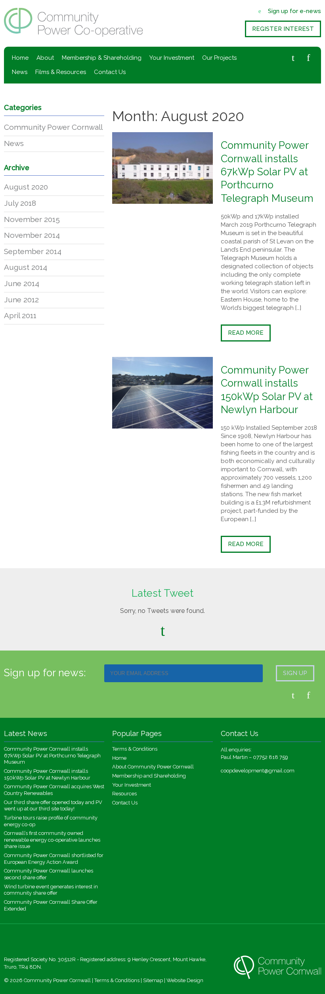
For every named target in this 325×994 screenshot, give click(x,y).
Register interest (283, 28)
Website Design (184, 980)
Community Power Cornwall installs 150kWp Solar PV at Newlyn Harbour (47, 774)
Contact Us (110, 72)
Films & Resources (60, 72)
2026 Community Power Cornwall (50, 980)
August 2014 (25, 267)
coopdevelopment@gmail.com (257, 771)
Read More (246, 332)
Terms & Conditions (134, 749)
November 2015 (32, 219)
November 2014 (32, 235)
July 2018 (20, 203)
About (45, 58)
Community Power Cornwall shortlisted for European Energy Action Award (53, 858)
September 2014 (32, 251)
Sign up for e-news (294, 11)
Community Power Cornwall (53, 127)
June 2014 (21, 283)
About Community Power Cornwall (153, 767)
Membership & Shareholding (101, 58)
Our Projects (219, 58)
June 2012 (21, 299)
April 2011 (20, 315)
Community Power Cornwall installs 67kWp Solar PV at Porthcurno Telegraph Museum (267, 171)
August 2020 (26, 186)
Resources (124, 794)
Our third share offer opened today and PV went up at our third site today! (53, 805)
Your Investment (171, 58)
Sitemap (153, 980)
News (19, 72)
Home (20, 58)
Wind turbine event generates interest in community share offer (51, 890)
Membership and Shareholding (149, 776)
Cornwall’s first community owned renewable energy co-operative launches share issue (52, 839)
